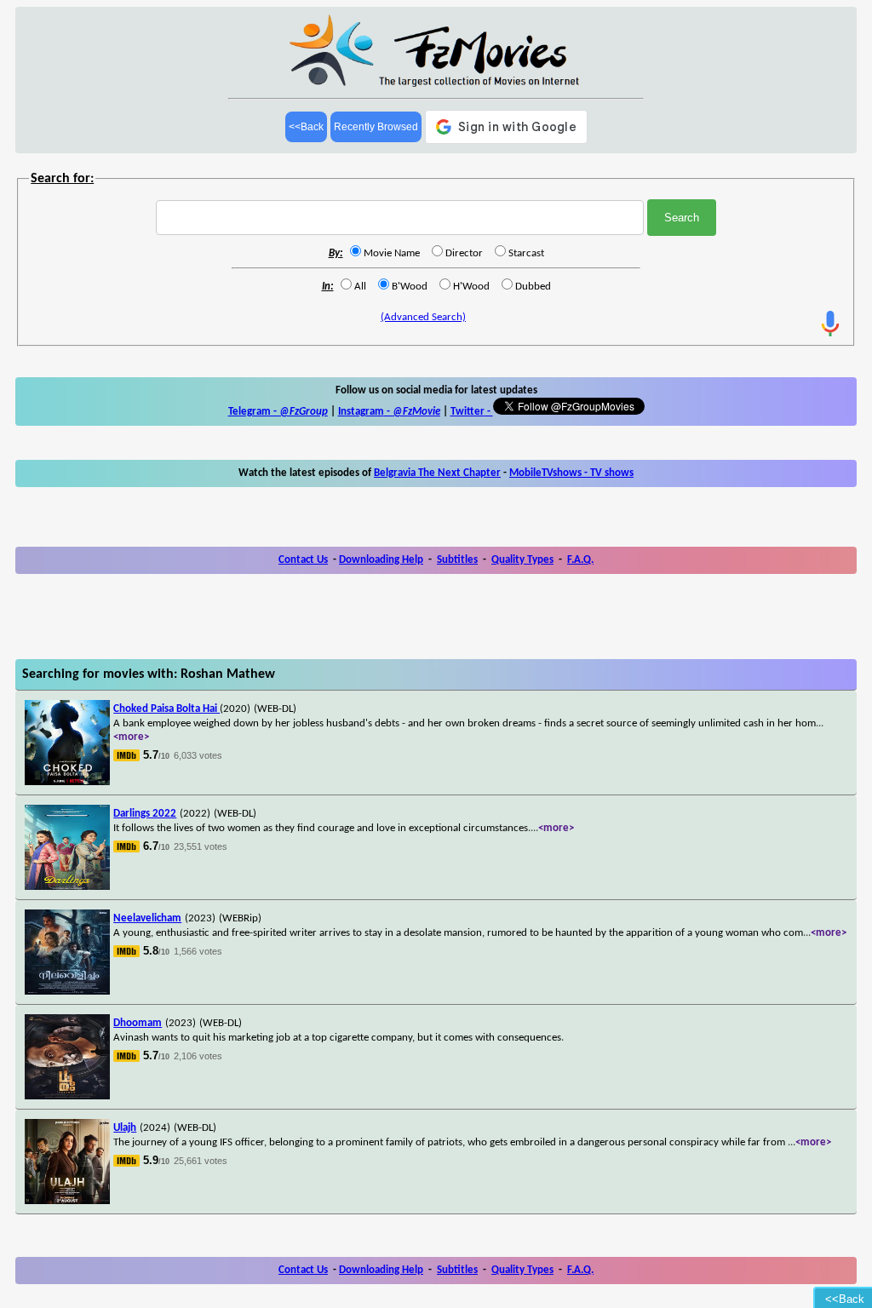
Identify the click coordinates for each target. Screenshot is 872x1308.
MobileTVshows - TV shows (571, 473)
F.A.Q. (580, 559)
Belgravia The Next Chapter (437, 473)
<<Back (306, 127)
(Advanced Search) (423, 317)
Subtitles (457, 559)
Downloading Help (381, 559)
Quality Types (522, 559)
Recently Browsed (376, 127)
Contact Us (303, 559)
